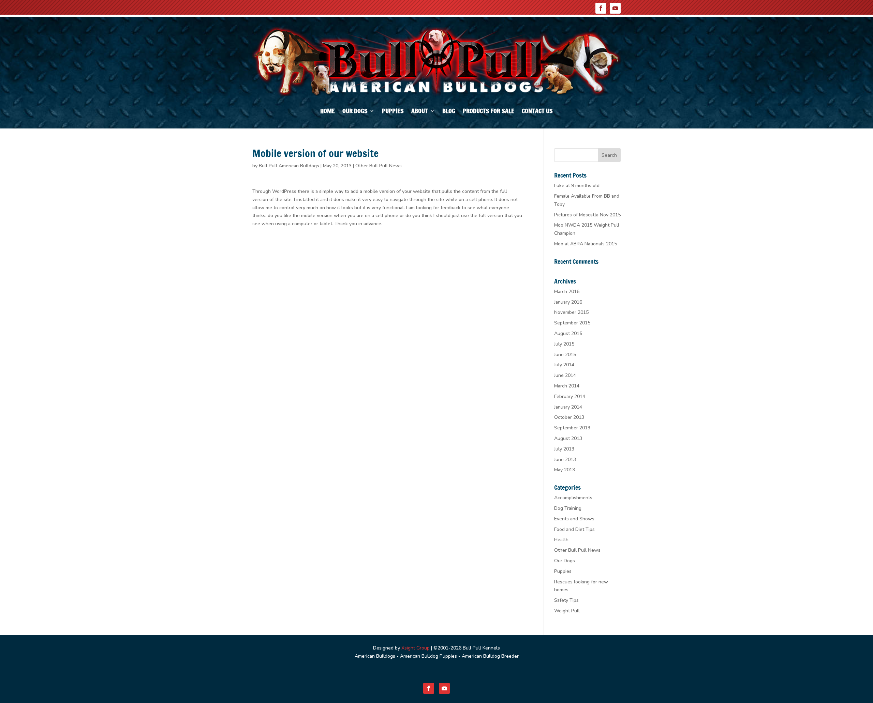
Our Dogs (355, 111)
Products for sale (488, 111)
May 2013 (564, 470)
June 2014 (565, 375)
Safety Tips (566, 600)
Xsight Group (415, 648)
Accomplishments (573, 497)
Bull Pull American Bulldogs (289, 166)
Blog (448, 111)
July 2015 (564, 344)
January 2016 (568, 302)
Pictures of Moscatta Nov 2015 (587, 215)
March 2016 (566, 291)
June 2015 (565, 354)
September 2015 (572, 323)
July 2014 (564, 365)
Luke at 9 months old (577, 185)
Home (327, 111)
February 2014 (569, 396)
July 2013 (564, 449)
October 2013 (569, 417)
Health (561, 539)
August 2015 (568, 333)
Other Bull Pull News (378, 166)
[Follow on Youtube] (615, 8)
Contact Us (537, 111)
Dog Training (567, 508)
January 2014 (568, 407)
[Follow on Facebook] (600, 8)
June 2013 (565, 459)
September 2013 (572, 428)
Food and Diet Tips (574, 529)
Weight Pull (567, 611)
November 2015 (571, 312)
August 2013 (568, 438)
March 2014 (566, 386)
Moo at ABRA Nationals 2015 (585, 244)
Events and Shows (574, 519)
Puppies (393, 111)
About (419, 111)
